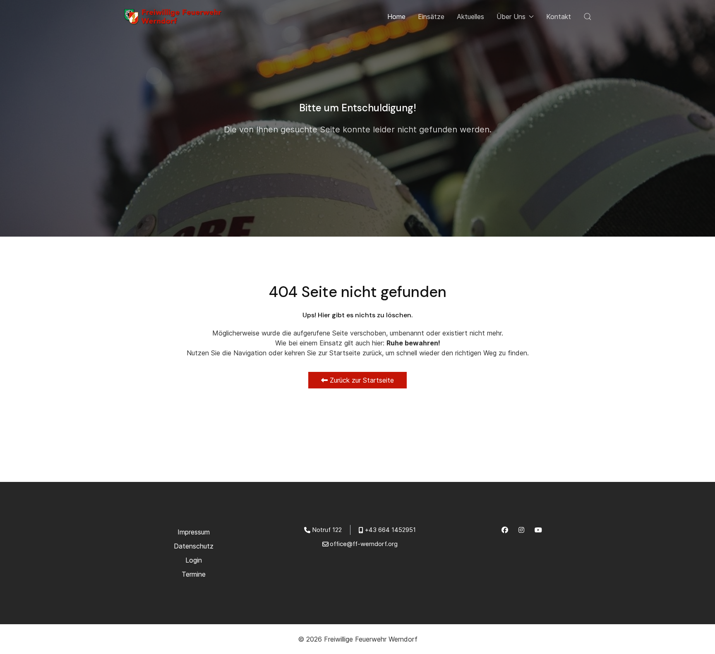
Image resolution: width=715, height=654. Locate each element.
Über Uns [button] (511, 16)
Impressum (194, 532)
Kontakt (558, 16)
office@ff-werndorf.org (364, 544)
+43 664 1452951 (390, 530)
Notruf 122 (327, 530)
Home (396, 16)
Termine (194, 574)
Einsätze (431, 16)
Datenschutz (194, 546)
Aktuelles (470, 16)
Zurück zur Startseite (361, 380)
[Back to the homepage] (175, 16)
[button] (587, 16)
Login (193, 560)
